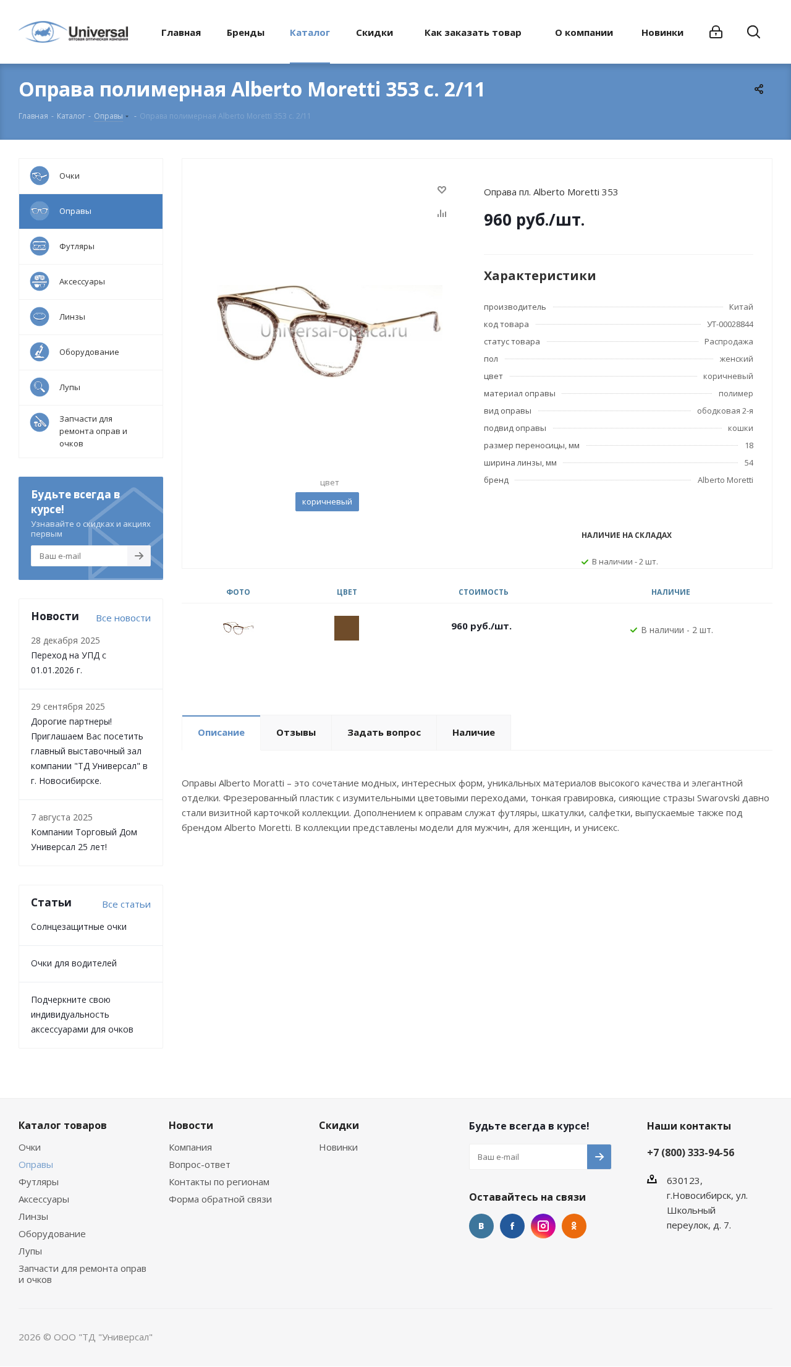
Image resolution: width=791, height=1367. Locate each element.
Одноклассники (574, 1226)
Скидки (339, 1125)
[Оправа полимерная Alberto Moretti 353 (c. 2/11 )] (329, 331)
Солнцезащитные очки (79, 926)
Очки (30, 1147)
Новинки (338, 1147)
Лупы (30, 1251)
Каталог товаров (63, 1125)
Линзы (33, 1216)
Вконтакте (481, 1226)
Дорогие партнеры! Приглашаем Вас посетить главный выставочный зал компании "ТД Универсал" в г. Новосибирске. (89, 750)
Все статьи (126, 904)
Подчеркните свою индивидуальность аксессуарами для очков (82, 1014)
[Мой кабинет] (715, 32)
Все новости (123, 617)
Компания (190, 1147)
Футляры (39, 1181)
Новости (191, 1125)
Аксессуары (44, 1199)
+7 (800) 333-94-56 (690, 1152)
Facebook (512, 1226)
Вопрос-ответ (200, 1164)
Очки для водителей (74, 963)
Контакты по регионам (219, 1181)
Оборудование (52, 1233)
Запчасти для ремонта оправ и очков (82, 1273)
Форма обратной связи (220, 1199)
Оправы (36, 1164)
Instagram (543, 1226)
